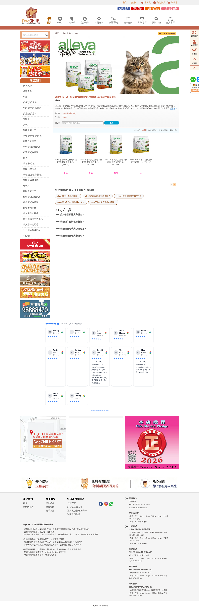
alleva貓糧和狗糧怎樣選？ (68, 196)
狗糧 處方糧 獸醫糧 (32, 108)
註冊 (133, 2)
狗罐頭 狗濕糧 (30, 102)
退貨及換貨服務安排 (77, 510)
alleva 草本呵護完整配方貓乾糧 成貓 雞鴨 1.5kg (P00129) (116, 162)
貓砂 (25, 158)
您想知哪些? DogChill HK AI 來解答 (74, 190)
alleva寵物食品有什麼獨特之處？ (71, 202)
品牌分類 (67, 33)
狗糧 (25, 97)
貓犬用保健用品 (30, 224)
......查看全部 (172, 109)
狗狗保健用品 (29, 130)
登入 (125, 2)
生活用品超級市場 (31, 230)
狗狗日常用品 (29, 141)
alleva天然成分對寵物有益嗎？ (103, 202)
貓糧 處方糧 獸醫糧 (32, 174)
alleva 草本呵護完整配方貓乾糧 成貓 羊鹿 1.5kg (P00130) (91, 162)
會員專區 (50, 507)
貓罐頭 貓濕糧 (30, 169)
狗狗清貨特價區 (30, 152)
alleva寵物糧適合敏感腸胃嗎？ (97, 196)
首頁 (57, 33)
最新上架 (173, 130)
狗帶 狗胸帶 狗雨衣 (32, 136)
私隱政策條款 (73, 514)
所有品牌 (27, 86)
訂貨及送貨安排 (74, 507)
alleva (76, 33)
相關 (144, 130)
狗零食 (26, 119)
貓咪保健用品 (29, 191)
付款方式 (71, 503)
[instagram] (106, 505)
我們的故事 (28, 507)
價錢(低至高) (163, 130)
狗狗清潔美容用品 (31, 147)
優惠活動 (27, 91)
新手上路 (50, 510)
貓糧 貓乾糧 (29, 163)
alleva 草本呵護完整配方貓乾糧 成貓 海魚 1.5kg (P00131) (66, 162)
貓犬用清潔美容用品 (33, 219)
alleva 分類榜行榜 (69, 113)
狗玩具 (26, 124)
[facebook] (101, 505)
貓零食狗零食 (29, 208)
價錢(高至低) (152, 130)
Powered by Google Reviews (100, 410)
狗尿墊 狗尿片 (30, 113)
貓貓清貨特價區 (30, 202)
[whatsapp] (111, 505)
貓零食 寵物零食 (31, 180)
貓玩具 (26, 186)
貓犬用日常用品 (30, 213)
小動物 (26, 235)
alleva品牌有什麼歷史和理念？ (128, 196)
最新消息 (50, 503)
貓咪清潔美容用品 (31, 197)
